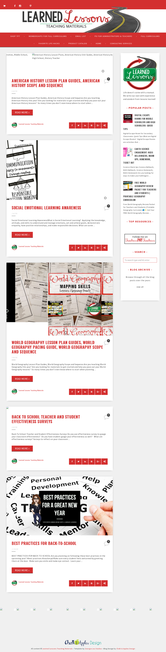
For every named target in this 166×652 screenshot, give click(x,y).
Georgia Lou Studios (93, 648)
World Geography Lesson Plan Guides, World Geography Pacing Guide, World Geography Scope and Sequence (57, 347)
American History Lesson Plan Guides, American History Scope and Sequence (56, 83)
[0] (107, 82)
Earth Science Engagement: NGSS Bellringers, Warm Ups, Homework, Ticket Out (138, 155)
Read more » (22, 112)
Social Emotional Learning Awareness (46, 208)
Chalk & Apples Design (125, 648)
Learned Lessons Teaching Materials (31, 124)
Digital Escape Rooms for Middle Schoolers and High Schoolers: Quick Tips (139, 122)
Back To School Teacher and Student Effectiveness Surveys (46, 419)
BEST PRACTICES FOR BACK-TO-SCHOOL (44, 543)
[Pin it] (91, 125)
